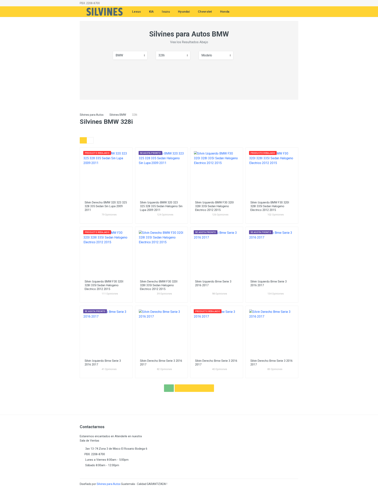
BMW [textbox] (119, 55)
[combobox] (130, 55)
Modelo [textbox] (206, 55)
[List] (90, 140)
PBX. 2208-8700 (90, 3)
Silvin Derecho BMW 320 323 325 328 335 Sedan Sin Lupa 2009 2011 (106, 206)
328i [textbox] (161, 55)
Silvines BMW (117, 114)
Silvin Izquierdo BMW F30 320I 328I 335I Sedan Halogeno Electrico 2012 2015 (214, 206)
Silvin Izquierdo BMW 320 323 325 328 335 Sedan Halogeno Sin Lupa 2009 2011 (161, 206)
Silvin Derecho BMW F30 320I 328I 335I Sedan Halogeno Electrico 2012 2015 (158, 285)
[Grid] (83, 140)
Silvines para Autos (92, 114)
